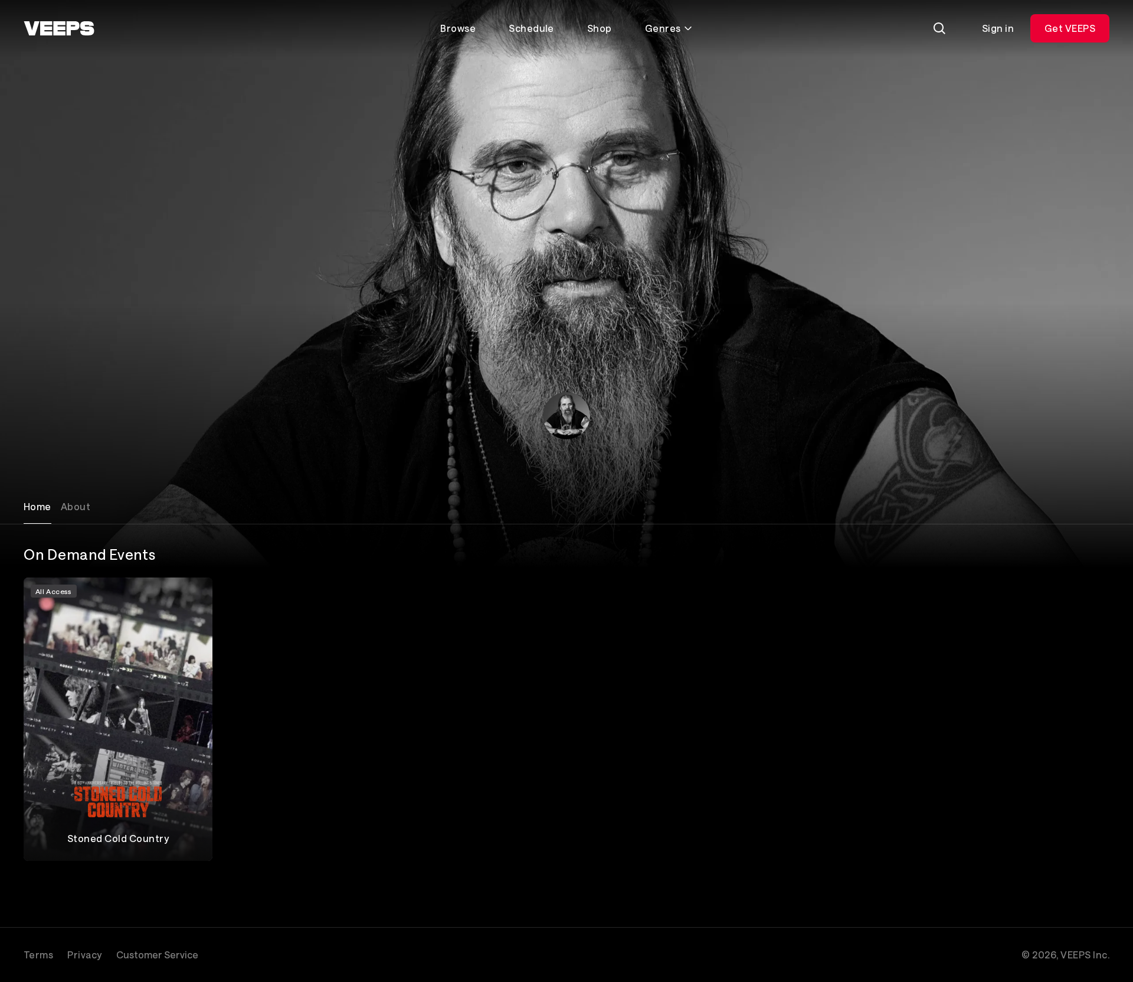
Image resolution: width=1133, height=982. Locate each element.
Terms (38, 954)
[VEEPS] (59, 28)
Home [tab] (37, 506)
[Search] (939, 28)
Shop (599, 28)
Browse (458, 28)
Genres (663, 28)
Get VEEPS (1069, 28)
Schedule (531, 28)
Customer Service (157, 954)
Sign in (998, 28)
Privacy (84, 954)
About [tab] (75, 506)
